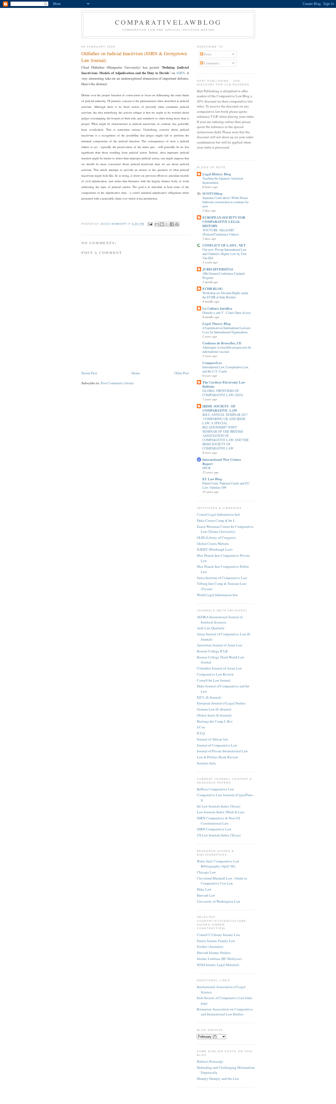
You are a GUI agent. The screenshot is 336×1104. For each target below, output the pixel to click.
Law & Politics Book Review (217, 757)
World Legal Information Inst (217, 594)
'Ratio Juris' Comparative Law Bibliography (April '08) (218, 864)
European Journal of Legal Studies (221, 703)
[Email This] (157, 224)
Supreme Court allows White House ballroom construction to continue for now (225, 202)
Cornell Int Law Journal (213, 680)
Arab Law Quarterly (211, 628)
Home (136, 373)
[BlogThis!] (162, 224)
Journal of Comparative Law (217, 745)
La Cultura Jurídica (217, 308)
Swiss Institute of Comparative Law (222, 577)
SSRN (180, 72)
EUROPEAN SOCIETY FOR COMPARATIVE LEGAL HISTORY (223, 221)
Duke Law (204, 889)
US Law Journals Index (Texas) (218, 835)
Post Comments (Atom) (117, 383)
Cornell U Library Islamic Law (218, 934)
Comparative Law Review (215, 674)
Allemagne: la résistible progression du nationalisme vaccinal (226, 349)
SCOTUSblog (212, 193)
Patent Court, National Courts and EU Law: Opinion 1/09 (226, 485)
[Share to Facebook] (172, 224)
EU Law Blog (212, 478)
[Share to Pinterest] (177, 224)
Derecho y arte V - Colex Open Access (226, 312)
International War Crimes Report (221, 461)
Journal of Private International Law (222, 751)
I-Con (201, 727)
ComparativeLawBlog (168, 22)
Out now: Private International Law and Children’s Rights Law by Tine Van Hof (224, 253)
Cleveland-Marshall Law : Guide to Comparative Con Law (222, 881)
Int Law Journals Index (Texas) (218, 806)
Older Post (181, 373)
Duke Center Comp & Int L (216, 520)
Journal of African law (212, 739)
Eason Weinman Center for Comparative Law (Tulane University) (225, 529)
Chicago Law (206, 872)
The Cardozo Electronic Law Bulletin (223, 384)
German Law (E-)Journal (214, 709)
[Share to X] (167, 224)
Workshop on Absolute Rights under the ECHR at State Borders (225, 295)
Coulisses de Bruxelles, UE (222, 342)
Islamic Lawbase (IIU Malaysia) (219, 958)
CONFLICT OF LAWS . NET (224, 245)
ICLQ (201, 733)
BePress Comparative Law (215, 789)
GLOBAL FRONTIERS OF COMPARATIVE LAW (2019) (222, 393)
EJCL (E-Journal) (209, 697)
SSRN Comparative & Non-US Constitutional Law (218, 821)
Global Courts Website (213, 543)
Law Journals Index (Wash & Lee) (220, 812)
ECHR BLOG (212, 288)
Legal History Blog (216, 173)
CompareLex (212, 362)
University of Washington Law (218, 901)
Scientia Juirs (206, 763)
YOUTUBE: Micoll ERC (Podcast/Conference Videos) (220, 232)
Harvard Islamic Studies (213, 952)
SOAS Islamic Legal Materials (218, 964)
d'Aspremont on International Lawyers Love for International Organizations (226, 330)
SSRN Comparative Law (214, 829)
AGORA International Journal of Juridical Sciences (220, 620)
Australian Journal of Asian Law (219, 645)
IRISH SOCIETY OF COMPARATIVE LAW (219, 408)
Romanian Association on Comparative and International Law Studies (225, 1012)
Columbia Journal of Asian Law (219, 668)
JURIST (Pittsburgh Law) (214, 549)
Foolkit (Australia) (210, 946)
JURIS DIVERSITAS (217, 269)
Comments (211, 63)
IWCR (206, 468)
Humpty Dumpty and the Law (218, 1078)
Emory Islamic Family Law (216, 940)
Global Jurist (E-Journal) (214, 715)
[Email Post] (150, 223)
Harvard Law (206, 895)
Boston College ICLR (212, 651)
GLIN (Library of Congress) (216, 537)
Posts (207, 54)
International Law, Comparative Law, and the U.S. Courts (225, 369)
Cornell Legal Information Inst (218, 514)
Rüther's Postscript (210, 1061)
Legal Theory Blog (216, 323)
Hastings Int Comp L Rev (215, 721)
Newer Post (89, 373)
